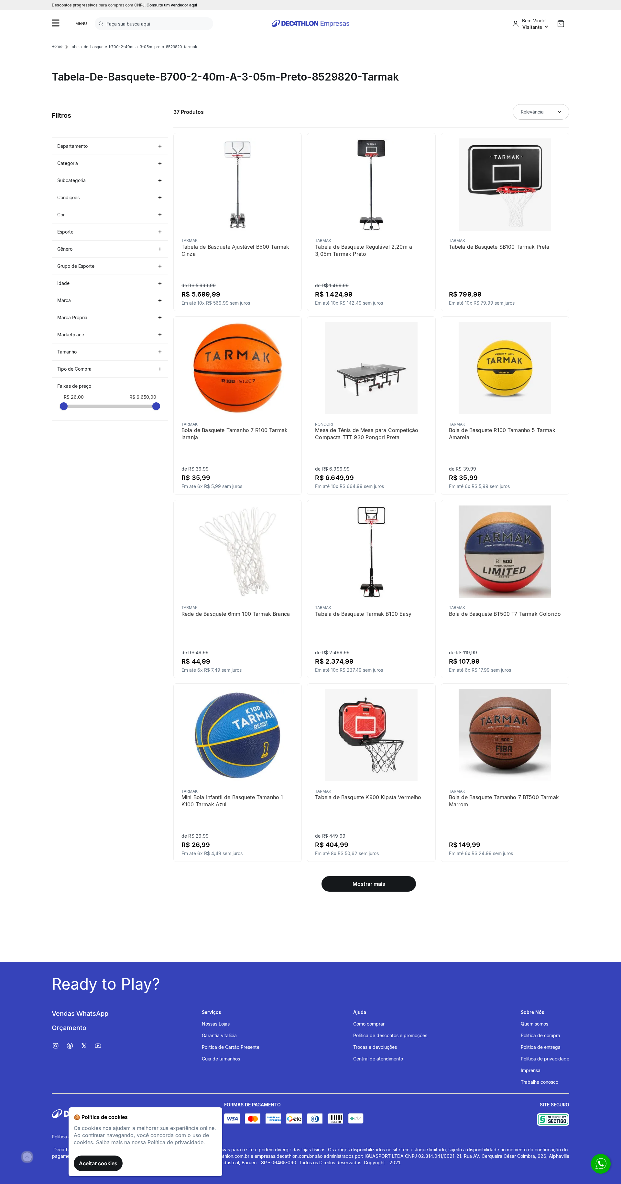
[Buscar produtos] (102, 24)
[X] (87, 1046)
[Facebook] (73, 1046)
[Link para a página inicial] (57, 46)
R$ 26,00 (74, 397)
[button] (110, 146)
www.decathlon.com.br (225, 1156)
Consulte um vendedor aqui (172, 5)
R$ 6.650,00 (142, 397)
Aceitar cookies (98, 1163)
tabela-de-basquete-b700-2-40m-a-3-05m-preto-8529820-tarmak (134, 46)
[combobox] (154, 23)
